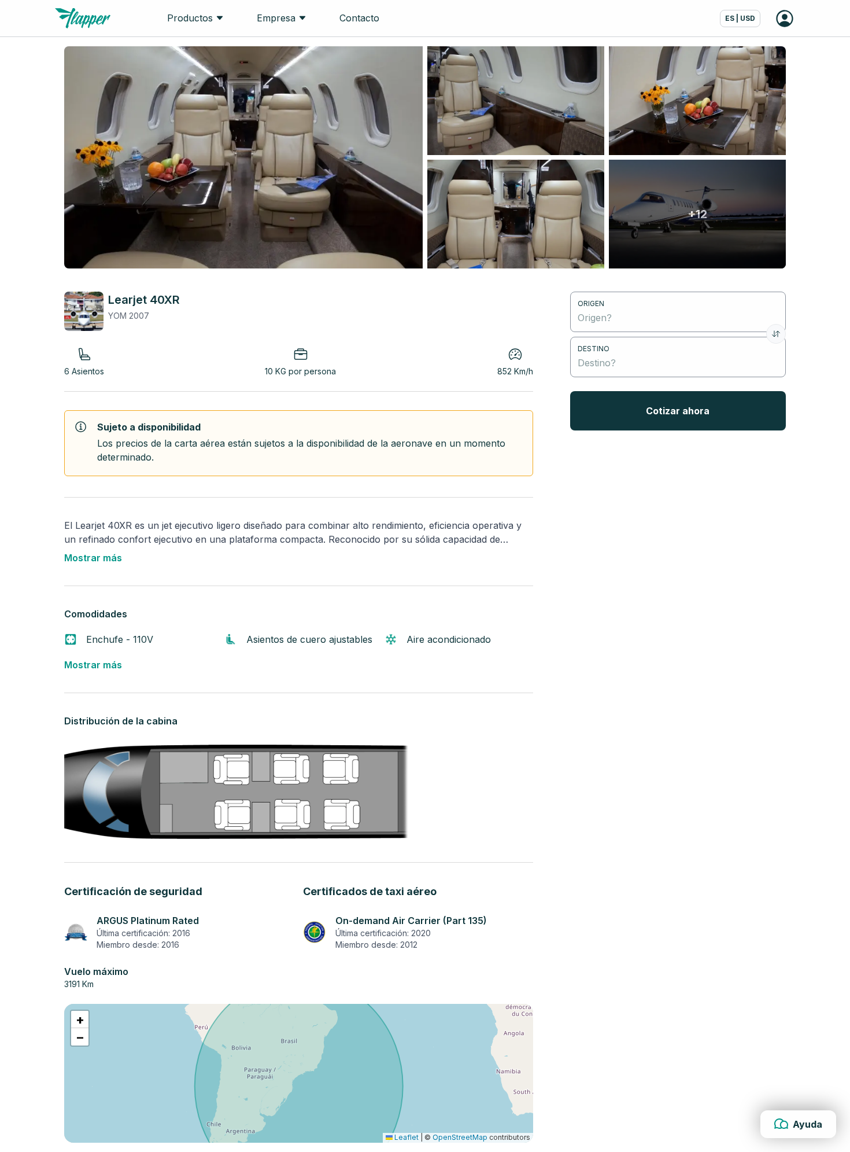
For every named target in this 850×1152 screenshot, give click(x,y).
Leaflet (406, 1137)
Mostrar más (93, 558)
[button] (79, 1019)
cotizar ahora (677, 411)
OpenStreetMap (460, 1137)
